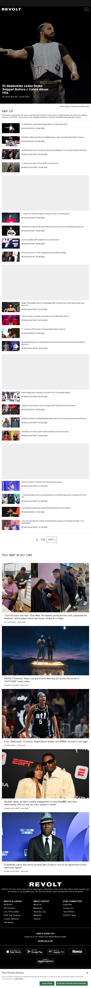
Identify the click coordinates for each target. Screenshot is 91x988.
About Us (38, 904)
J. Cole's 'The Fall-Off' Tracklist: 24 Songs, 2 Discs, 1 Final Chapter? (46, 214)
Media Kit (38, 915)
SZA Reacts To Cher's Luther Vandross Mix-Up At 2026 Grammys (45, 432)
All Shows (8, 904)
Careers (37, 919)
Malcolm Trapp (31, 154)
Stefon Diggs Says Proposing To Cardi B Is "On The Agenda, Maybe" (46, 392)
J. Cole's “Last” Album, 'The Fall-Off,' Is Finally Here (40, 163)
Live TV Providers (11, 911)
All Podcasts (9, 908)
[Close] (87, 972)
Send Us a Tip (40, 911)
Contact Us (68, 908)
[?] (11, 128)
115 (43, 539)
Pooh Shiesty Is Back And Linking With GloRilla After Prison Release (46, 508)
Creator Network (11, 919)
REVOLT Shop (69, 915)
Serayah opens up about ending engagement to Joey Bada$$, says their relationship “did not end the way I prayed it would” (40, 803)
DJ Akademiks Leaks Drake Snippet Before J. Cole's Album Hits (44, 124)
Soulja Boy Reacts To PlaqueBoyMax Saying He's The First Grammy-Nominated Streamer (54, 418)
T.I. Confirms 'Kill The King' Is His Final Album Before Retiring (43, 329)
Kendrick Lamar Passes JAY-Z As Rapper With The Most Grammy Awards (48, 405)
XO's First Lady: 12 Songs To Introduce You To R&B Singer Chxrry (45, 316)
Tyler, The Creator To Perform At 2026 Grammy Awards (42, 482)
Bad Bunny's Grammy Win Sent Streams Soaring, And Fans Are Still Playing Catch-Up (52, 227)
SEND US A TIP (45, 941)
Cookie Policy (18, 979)
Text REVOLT (69, 911)
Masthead (38, 908)
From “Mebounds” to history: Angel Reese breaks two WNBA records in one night (46, 741)
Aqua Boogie (11, 97)
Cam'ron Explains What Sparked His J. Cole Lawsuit (40, 240)
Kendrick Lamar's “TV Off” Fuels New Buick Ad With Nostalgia (44, 253)
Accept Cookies (47, 983)
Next (51, 539)
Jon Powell (11, 622)
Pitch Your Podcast (12, 915)
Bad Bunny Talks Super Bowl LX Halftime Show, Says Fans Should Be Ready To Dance (53, 137)
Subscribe (67, 904)
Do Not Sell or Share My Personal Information (71, 983)
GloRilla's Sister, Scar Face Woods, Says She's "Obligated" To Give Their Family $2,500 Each (54, 150)
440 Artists (9, 922)
